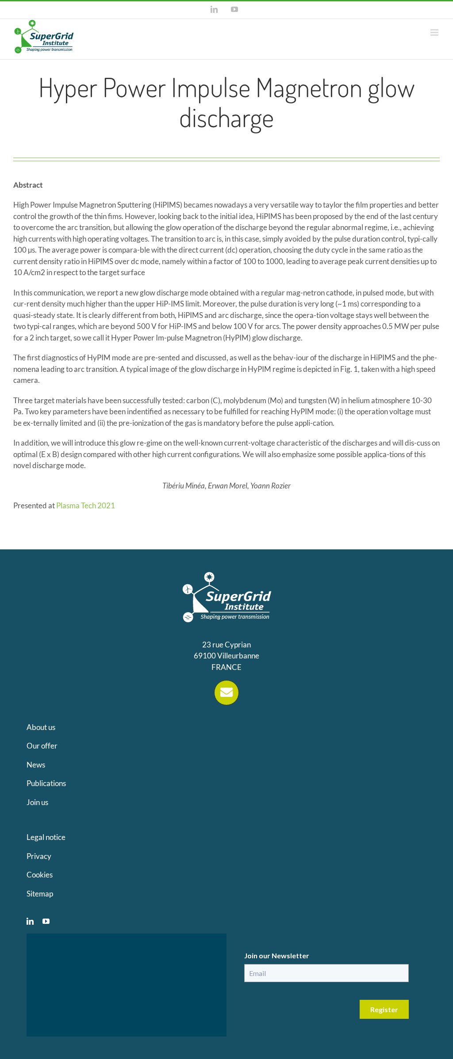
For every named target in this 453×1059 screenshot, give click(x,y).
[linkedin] (30, 921)
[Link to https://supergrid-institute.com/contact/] (226, 692)
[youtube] (46, 921)
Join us (37, 802)
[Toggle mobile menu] (435, 32)
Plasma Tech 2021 (85, 505)
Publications (46, 783)
